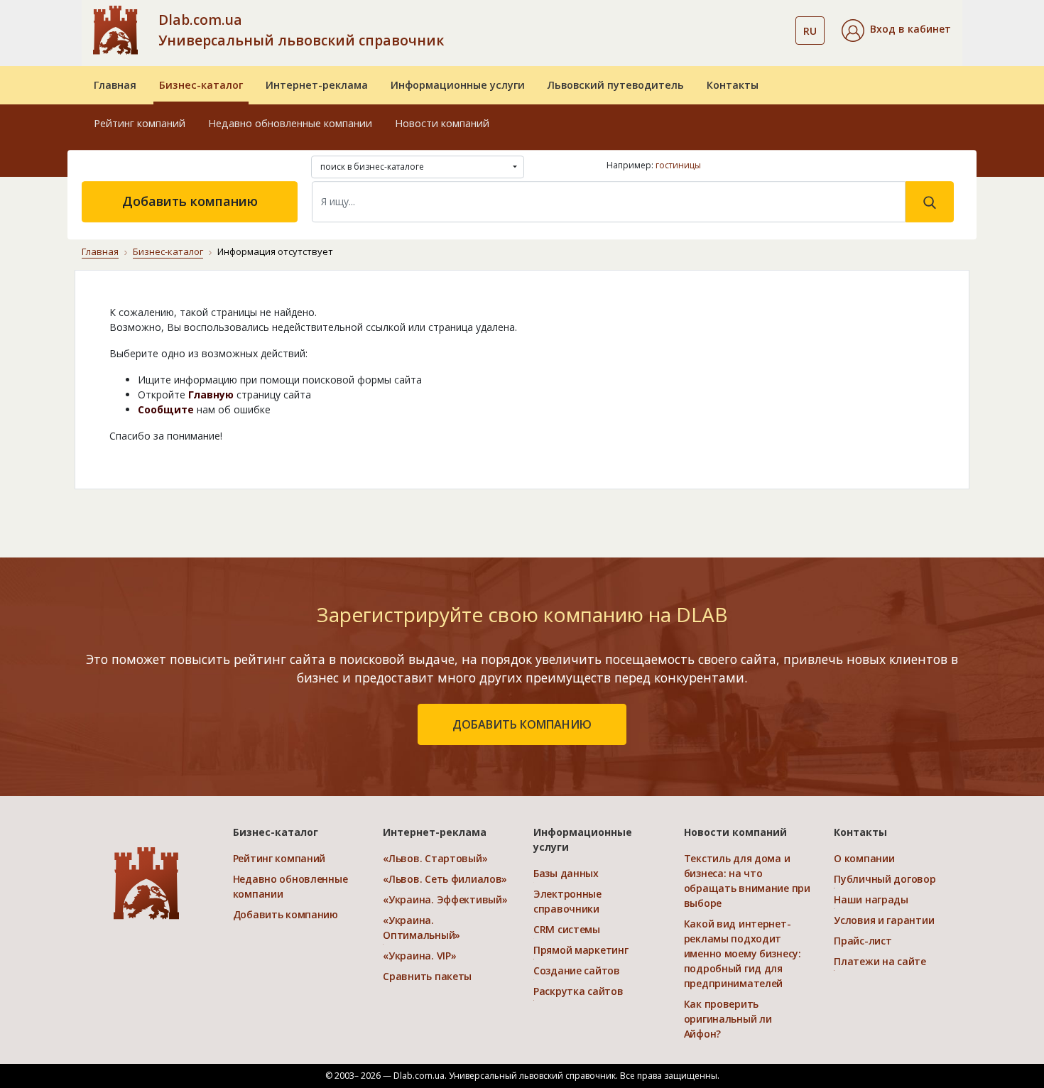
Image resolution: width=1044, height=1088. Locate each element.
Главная (115, 85)
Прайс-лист (862, 940)
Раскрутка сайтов (578, 991)
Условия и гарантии (884, 920)
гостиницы (678, 165)
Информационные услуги (458, 85)
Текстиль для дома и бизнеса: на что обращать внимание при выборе (747, 881)
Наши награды (871, 899)
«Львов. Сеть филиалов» (445, 879)
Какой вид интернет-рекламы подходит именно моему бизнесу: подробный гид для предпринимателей (742, 953)
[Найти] (930, 201)
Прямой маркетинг (581, 950)
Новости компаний (442, 123)
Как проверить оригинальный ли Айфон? (728, 1018)
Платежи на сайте (880, 961)
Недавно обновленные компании (290, 123)
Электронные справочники (567, 901)
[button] (896, 30)
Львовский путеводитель (616, 85)
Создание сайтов (576, 970)
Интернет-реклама (317, 85)
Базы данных (566, 873)
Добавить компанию (190, 201)
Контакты (732, 85)
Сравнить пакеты (427, 976)
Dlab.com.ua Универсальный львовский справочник (301, 30)
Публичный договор (884, 879)
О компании (864, 858)
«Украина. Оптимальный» (421, 927)
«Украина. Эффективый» (445, 899)
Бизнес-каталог (201, 85)
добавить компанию (522, 724)
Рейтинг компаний (139, 123)
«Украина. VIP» (419, 955)
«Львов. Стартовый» (435, 858)
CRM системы (566, 929)
